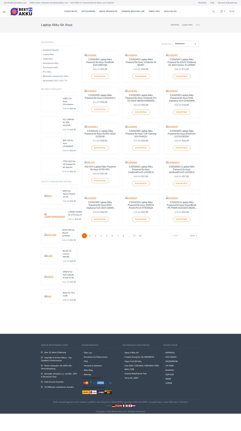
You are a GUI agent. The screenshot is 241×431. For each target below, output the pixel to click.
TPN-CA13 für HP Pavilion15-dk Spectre (69, 164)
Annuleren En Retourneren (96, 357)
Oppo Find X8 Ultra (133, 361)
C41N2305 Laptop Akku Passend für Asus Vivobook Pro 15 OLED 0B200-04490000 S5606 (140, 98)
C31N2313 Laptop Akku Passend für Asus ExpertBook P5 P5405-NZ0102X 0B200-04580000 (181, 205)
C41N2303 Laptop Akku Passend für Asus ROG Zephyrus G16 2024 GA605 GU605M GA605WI (100, 205)
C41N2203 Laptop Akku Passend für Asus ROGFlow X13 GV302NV (182, 134)
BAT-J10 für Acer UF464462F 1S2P (68, 143)
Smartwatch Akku (50, 67)
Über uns (88, 353)
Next (193, 236)
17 (134, 236)
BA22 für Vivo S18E (69, 294)
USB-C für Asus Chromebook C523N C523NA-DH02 (68, 101)
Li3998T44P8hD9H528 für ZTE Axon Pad (78, 213)
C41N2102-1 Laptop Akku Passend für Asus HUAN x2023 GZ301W (100, 134)
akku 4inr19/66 (140, 402)
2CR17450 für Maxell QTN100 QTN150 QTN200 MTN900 (68, 233)
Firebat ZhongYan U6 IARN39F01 (139, 357)
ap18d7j (91, 402)
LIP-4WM (169, 366)
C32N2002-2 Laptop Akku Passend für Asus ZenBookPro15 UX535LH (182, 169)
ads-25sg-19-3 (103, 402)
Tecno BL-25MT (132, 378)
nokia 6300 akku (170, 402)
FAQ (212, 3)
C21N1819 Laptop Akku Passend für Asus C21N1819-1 (100, 96)
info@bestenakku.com (16, 3)
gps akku (128, 402)
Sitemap (87, 374)
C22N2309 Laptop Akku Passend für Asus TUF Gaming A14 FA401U (141, 134)
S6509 (168, 379)
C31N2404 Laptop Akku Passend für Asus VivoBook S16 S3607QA (100, 62)
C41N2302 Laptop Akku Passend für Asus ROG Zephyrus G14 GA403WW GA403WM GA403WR (182, 98)
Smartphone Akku (51, 63)
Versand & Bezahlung (227, 3)
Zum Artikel (100, 76)
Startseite (175, 25)
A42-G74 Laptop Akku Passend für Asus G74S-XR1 (100, 168)
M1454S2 (169, 370)
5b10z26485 (117, 402)
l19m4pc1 (183, 402)
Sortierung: (166, 44)
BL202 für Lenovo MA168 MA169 (67, 254)
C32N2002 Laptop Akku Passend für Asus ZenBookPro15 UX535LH (141, 169)
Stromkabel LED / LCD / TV (55, 80)
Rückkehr (202, 3)
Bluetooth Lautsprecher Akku (55, 76)
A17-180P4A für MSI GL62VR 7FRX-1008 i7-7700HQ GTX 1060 (69, 122)
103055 (168, 383)
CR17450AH (170, 357)
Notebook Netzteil (51, 50)
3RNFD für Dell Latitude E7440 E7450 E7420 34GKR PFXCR (69, 275)
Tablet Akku (48, 59)
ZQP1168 (169, 374)
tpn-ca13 (74, 402)
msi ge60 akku (155, 402)
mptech (83, 402)
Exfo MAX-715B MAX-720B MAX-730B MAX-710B (142, 367)
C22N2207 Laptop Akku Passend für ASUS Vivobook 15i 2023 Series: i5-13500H (182, 62)
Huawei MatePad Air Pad (135, 373)
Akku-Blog (88, 370)
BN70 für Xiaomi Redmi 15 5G (69, 194)
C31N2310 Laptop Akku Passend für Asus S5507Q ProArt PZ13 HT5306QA (141, 205)
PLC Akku (47, 72)
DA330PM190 (171, 361)
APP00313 (170, 353)
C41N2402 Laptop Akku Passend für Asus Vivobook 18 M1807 (141, 62)
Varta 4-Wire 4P (131, 353)
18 (140, 236)
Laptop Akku (187, 25)
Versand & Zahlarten (93, 366)
